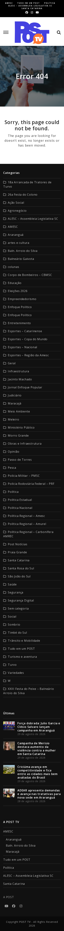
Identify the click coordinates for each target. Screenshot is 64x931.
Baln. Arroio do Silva (23, 251)
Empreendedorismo (22, 299)
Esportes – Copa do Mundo (27, 339)
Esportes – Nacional (22, 347)
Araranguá (15, 235)
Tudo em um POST (21, 649)
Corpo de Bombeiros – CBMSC (30, 275)
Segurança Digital (21, 600)
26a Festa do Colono (23, 195)
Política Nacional (20, 508)
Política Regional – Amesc (26, 516)
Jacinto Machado (20, 379)
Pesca (12, 468)
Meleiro (13, 419)
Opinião (13, 452)
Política (13, 492)
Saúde (12, 584)
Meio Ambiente (19, 411)
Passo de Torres (20, 460)
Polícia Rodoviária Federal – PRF (31, 484)
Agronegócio (17, 211)
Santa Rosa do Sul (21, 568)
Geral (12, 363)
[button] (6, 32)
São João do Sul (19, 576)
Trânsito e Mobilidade (24, 641)
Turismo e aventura (22, 657)
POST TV (25, 922)
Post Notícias (17, 544)
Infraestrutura (18, 371)
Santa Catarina (19, 560)
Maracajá (14, 403)
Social (12, 616)
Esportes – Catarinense (25, 331)
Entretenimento (19, 323)
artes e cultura (18, 243)
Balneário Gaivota (21, 259)
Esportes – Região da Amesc (28, 355)
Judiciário (15, 395)
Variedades (16, 673)
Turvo (12, 665)
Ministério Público (21, 427)
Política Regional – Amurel (27, 524)
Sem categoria (18, 608)
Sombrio (14, 624)
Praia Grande (17, 552)
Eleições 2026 (17, 291)
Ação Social (16, 203)
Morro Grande (18, 435)
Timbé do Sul (17, 633)
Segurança (15, 592)
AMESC (13, 227)
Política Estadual (20, 500)
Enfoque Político (20, 307)
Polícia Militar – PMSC (24, 476)
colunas (13, 267)
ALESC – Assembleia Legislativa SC (33, 219)
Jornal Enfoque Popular (25, 387)
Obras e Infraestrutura (25, 444)
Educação (14, 283)
